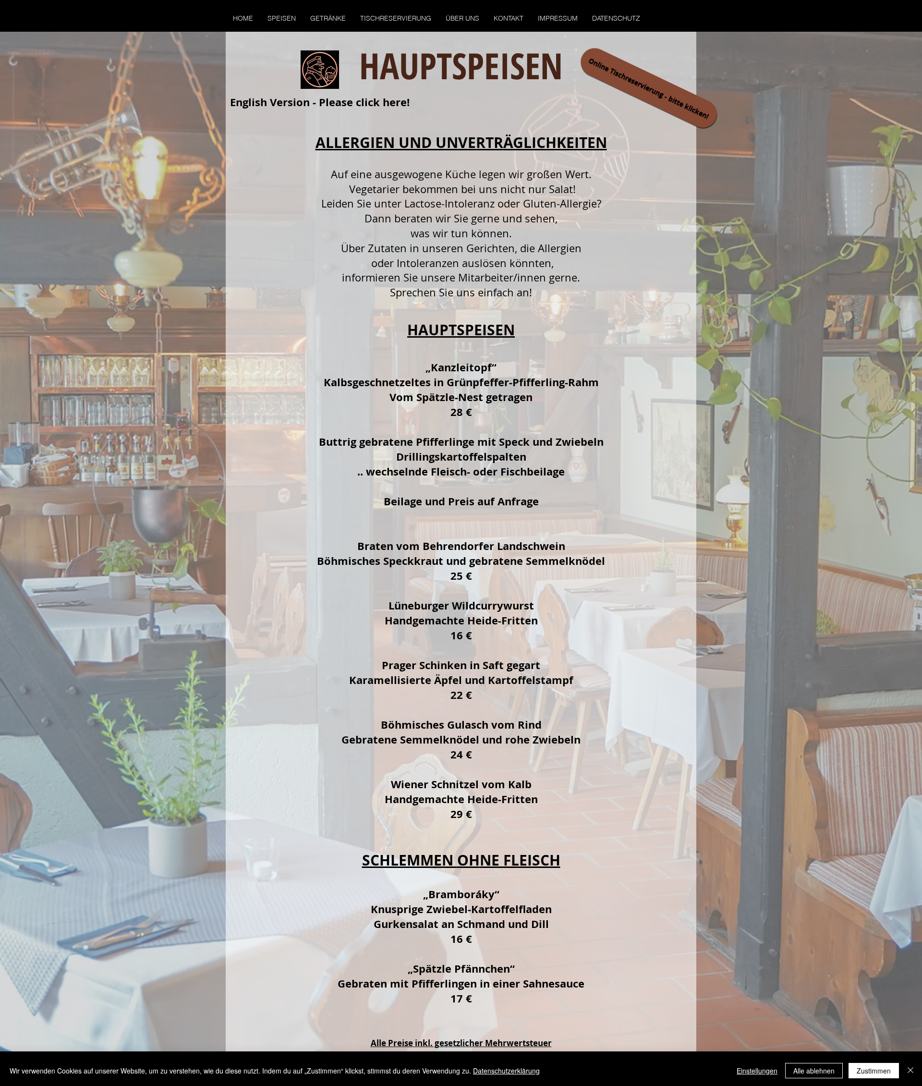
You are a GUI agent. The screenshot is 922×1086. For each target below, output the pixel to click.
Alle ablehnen (814, 1070)
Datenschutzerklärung (506, 1070)
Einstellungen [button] (757, 1070)
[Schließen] (910, 1070)
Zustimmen (874, 1070)
